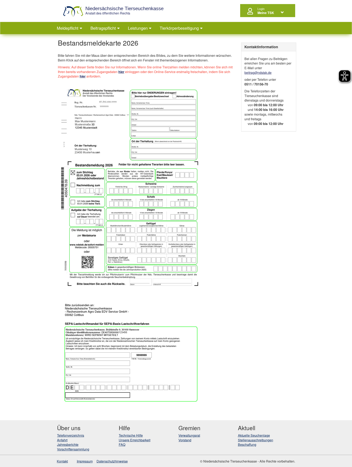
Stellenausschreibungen (255, 440)
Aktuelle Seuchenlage (254, 435)
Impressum (85, 461)
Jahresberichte (67, 444)
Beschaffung (247, 444)
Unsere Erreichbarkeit (134, 440)
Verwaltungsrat (189, 435)
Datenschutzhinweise (112, 461)
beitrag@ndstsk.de (258, 72)
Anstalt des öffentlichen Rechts (124, 10)
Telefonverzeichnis (70, 435)
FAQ (122, 444)
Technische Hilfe (131, 435)
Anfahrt (62, 440)
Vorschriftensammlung (73, 449)
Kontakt (62, 461)
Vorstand (184, 440)
